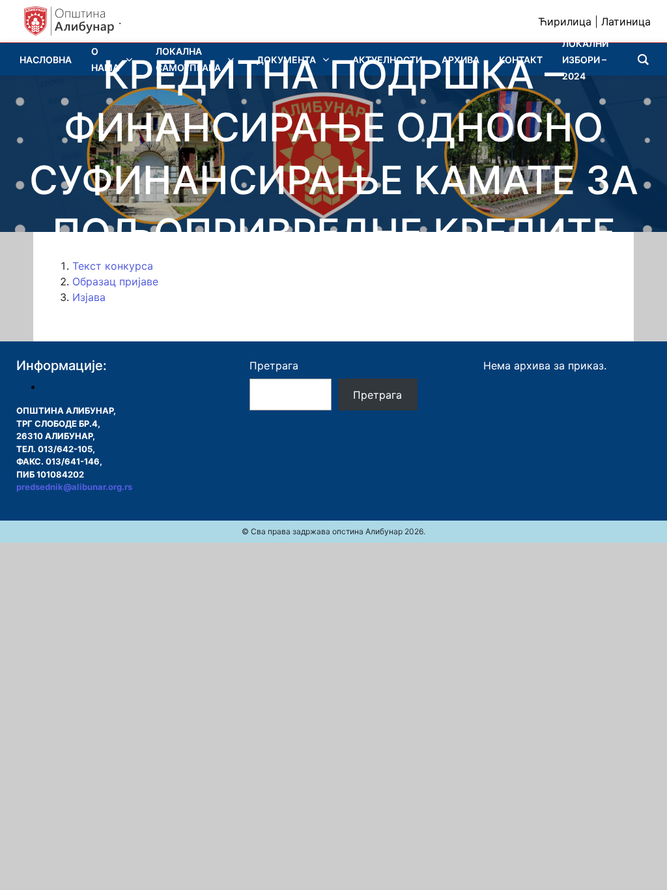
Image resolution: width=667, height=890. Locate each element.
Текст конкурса (112, 265)
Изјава (89, 297)
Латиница (626, 21)
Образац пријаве (115, 281)
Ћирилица (564, 21)
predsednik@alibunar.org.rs (74, 486)
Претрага (273, 365)
